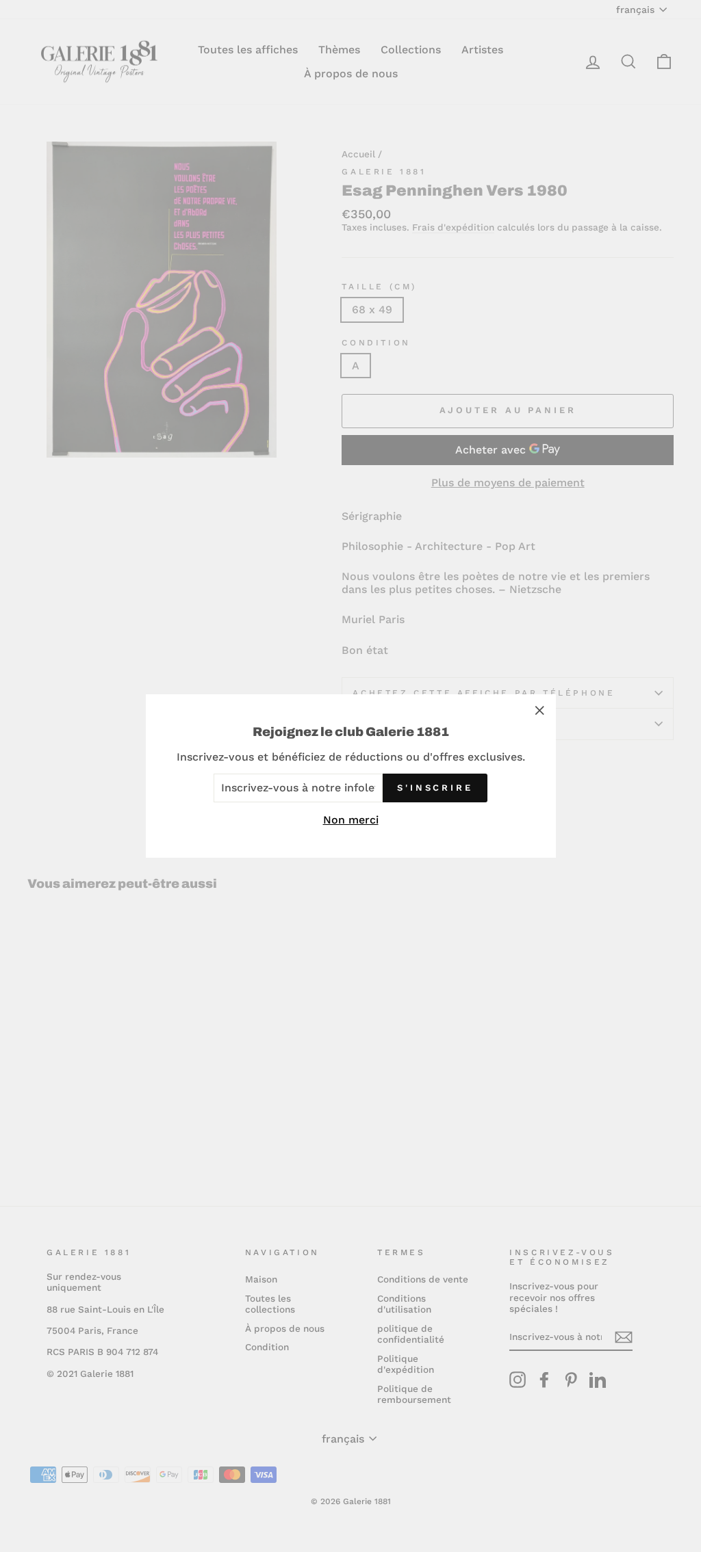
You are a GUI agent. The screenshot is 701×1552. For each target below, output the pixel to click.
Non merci (351, 819)
